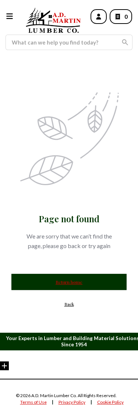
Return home (69, 282)
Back (69, 304)
